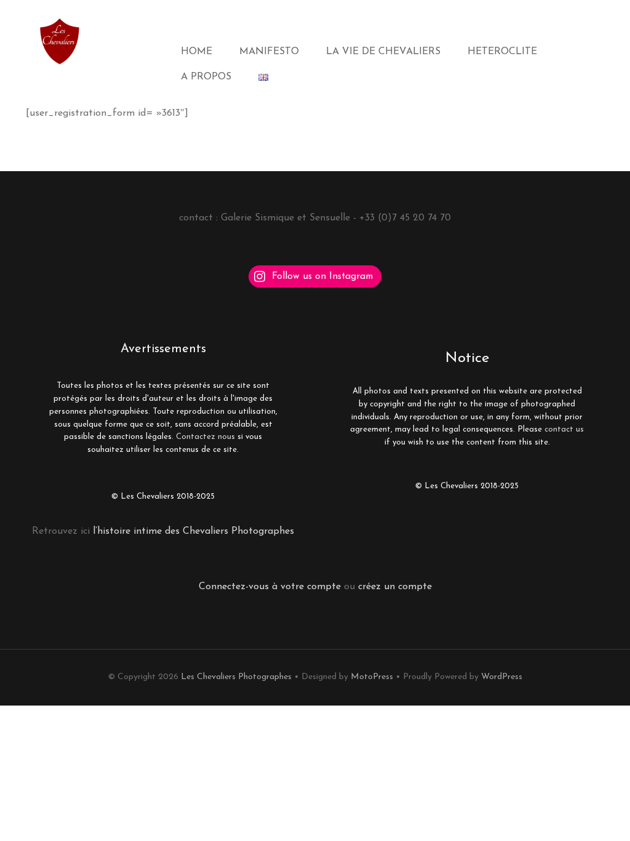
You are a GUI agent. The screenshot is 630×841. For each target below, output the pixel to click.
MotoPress (372, 677)
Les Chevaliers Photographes (236, 677)
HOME (196, 52)
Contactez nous (205, 437)
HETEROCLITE (502, 52)
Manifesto (269, 52)
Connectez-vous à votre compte (270, 587)
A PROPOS (206, 77)
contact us (564, 429)
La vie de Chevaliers (383, 52)
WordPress (501, 677)
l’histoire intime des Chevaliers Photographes (192, 531)
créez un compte (395, 587)
